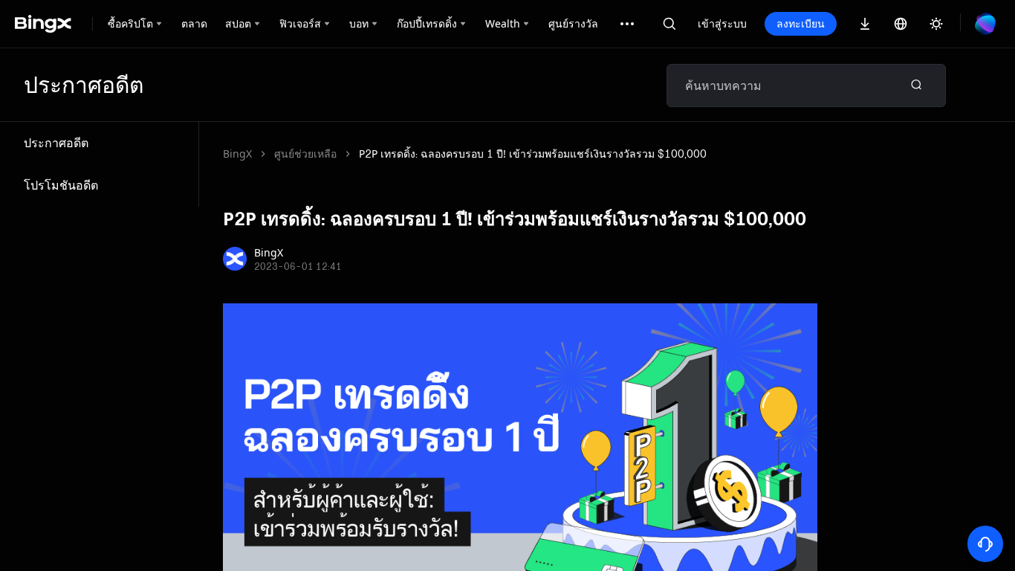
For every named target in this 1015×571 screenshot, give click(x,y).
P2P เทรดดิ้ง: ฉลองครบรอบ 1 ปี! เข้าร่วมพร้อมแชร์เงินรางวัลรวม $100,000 (533, 153)
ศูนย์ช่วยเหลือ (305, 153)
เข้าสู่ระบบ (722, 23)
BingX (237, 153)
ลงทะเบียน (800, 23)
